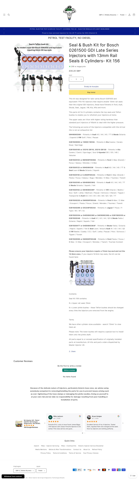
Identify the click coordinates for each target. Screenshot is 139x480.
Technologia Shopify (58, 477)
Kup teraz (91, 92)
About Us (86, 449)
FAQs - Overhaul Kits (68, 446)
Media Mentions (41, 449)
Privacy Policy (46, 453)
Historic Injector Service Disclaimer (90, 446)
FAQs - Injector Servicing (50, 446)
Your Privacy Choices (90, 453)
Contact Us (77, 449)
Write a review (69, 370)
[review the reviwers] (80, 416)
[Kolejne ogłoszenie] (135, 29)
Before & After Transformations (60, 449)
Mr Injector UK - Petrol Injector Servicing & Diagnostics (35, 477)
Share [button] (73, 351)
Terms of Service (75, 453)
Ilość (70, 75)
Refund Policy (97, 449)
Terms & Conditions (60, 453)
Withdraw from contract (13, 476)
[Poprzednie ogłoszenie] (4, 29)
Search (36, 446)
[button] (4, 15)
